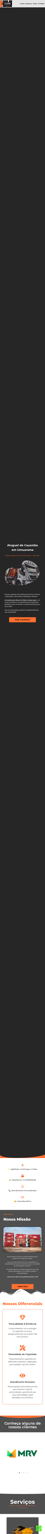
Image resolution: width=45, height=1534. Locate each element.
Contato (41, 3)
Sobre (35, 3)
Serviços (29, 3)
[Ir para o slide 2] (19, 1472)
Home (22, 3)
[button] (6, 1453)
